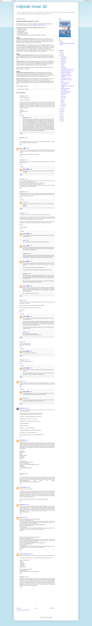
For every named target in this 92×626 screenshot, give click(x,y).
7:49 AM (27, 332)
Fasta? (62, 81)
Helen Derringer (23, 408)
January (62, 106)
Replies (22, 115)
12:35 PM (26, 359)
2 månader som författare (65, 74)
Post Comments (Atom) (25, 610)
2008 (61, 117)
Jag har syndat (63, 67)
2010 (61, 114)
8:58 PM (30, 169)
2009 (61, 116)
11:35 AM (26, 576)
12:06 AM (24, 300)
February (62, 104)
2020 (61, 52)
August (62, 63)
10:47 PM (26, 213)
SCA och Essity (63, 84)
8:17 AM (30, 245)
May (62, 100)
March (62, 103)
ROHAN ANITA (22, 440)
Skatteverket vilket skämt (65, 88)
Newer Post (19, 608)
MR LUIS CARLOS (23, 487)
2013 (61, 113)
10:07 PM (26, 191)
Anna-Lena (22, 517)
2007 (61, 119)
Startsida (61, 41)
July (62, 64)
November (63, 58)
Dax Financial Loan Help (24, 553)
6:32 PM (29, 253)
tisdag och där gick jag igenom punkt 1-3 (37, 25)
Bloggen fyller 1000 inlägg (65, 91)
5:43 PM (26, 137)
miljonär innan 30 (31, 6)
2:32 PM (27, 408)
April (62, 101)
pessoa (21, 381)
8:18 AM (30, 351)
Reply (21, 112)
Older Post (52, 608)
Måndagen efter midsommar (66, 72)
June (62, 66)
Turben (21, 300)
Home (36, 608)
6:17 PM (27, 148)
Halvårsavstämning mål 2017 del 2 (67, 69)
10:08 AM (31, 553)
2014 (61, 111)
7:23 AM (27, 240)
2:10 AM (26, 473)
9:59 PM (29, 273)
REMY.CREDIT (22, 504)
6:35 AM (30, 233)
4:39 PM (25, 517)
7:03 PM (30, 261)
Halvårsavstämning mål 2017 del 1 (67, 70)
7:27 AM (24, 341)
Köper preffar (63, 96)
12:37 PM (25, 202)
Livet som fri (63, 94)
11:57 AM (27, 504)
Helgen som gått (64, 90)
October (62, 60)
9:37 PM (26, 179)
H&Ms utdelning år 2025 (65, 82)
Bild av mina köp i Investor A (66, 78)
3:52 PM (27, 440)
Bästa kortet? (63, 98)
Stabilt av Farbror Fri (64, 93)
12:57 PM (29, 117)
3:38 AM (28, 487)
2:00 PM (30, 368)
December (63, 56)
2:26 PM (30, 391)
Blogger (51, 617)
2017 (61, 55)
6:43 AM (30, 316)
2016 (61, 108)
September (63, 61)
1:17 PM (24, 381)
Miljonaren (22, 148)
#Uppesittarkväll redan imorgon (66, 79)
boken (38, 45)
